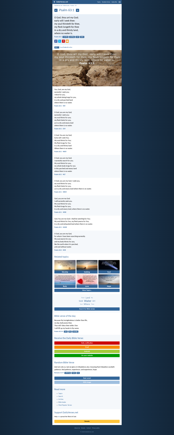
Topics (99, 2)
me (59, 416)
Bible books (66, 5)
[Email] (68, 42)
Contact (88, 428)
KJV (56, 47)
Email (87, 347)
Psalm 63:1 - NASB (60, 227)
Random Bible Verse (64, 362)
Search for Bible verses (87, 309)
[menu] (120, 3)
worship (65, 37)
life (70, 331)
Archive (60, 399)
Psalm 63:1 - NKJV (60, 151)
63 (76, 5)
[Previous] (55, 10)
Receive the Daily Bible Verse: (68, 338)
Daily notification (87, 343)
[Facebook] (56, 42)
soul (77, 37)
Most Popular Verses (65, 405)
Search (60, 396)
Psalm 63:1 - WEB (60, 212)
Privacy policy (96, 428)
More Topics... (87, 290)
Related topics (61, 257)
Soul (81, 304)
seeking (72, 37)
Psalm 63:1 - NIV (59, 106)
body (82, 37)
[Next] (77, 10)
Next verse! (87, 378)
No (92, 298)
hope (73, 373)
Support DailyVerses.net (66, 412)
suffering (67, 373)
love (66, 331)
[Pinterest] (64, 42)
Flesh (83, 298)
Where (87, 304)
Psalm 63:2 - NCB (60, 250)
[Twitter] (60, 42)
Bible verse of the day (65, 316)
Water (87, 301)
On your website (87, 355)
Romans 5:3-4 (59, 373)
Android (87, 351)
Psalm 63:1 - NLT (59, 174)
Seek (81, 301)
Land (88, 298)
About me (77, 428)
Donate (87, 421)
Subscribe (114, 2)
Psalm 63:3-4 (58, 331)
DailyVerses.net (58, 5)
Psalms (72, 5)
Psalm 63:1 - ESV (59, 129)
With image (87, 382)
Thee (92, 304)
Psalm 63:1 (58, 37)
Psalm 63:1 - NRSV (60, 192)
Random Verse (106, 2)
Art (93, 301)
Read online (66, 47)
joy (78, 373)
